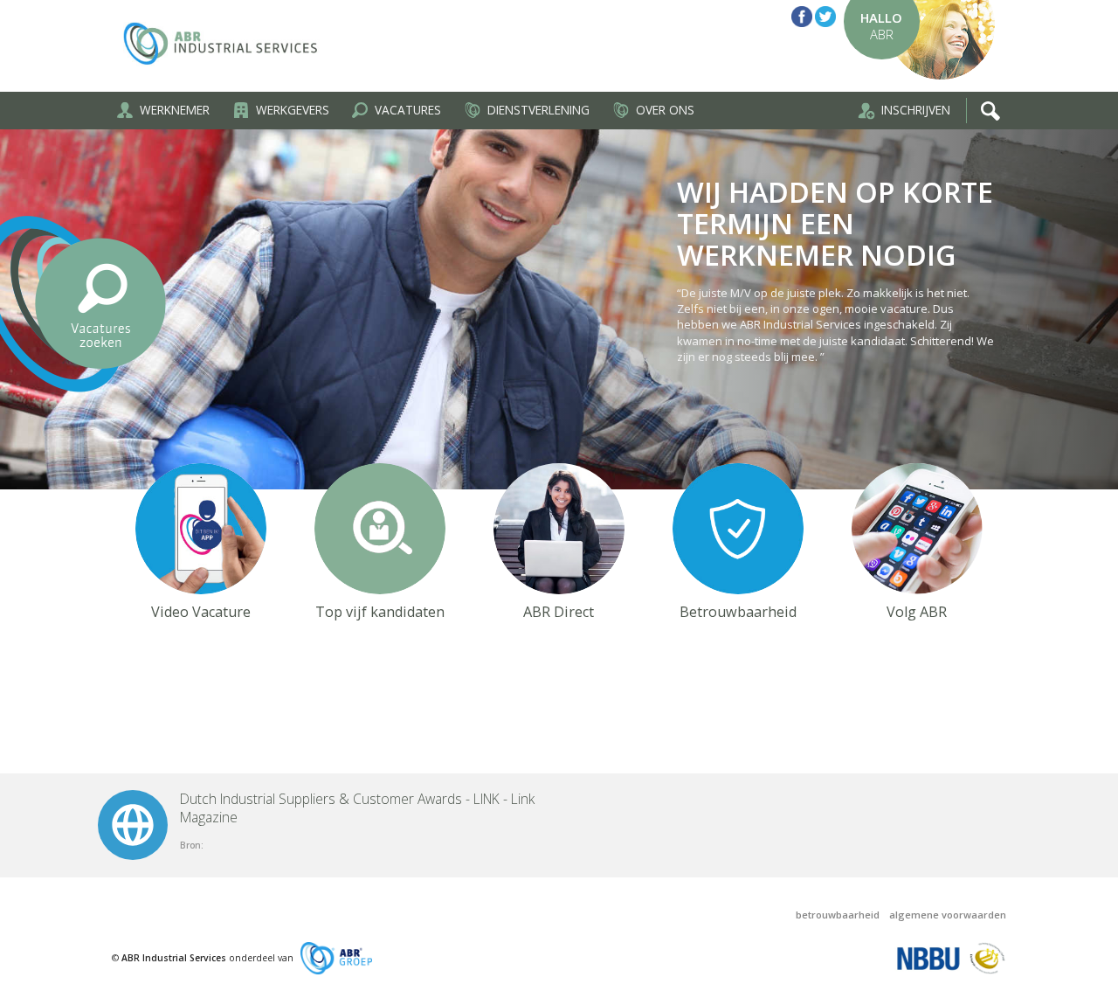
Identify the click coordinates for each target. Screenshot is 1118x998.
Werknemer (175, 109)
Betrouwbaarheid (838, 914)
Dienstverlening (538, 109)
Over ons (665, 109)
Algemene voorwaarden (947, 914)
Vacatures (408, 109)
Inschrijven (915, 109)
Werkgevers (292, 109)
